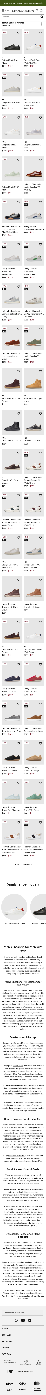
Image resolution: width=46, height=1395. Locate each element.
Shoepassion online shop (26, 998)
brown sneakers (26, 1021)
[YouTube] (23, 1320)
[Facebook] (29, 1320)
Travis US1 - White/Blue (34, 229)
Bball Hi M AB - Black (11, 440)
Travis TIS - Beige (31, 770)
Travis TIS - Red (30, 691)
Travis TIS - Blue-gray (11, 810)
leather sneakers (28, 1279)
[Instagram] (16, 1320)
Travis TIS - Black (9, 770)
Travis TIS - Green (31, 810)
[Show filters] (42, 24)
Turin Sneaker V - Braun (33, 731)
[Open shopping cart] (41, 10)
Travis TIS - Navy (9, 691)
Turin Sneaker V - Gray (11, 731)
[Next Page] (31, 864)
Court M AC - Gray (32, 440)
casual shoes (18, 1065)
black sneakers (10, 1021)
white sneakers (37, 1015)
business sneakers (32, 971)
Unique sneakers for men (14, 923)
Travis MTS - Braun (32, 607)
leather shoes (29, 1004)
